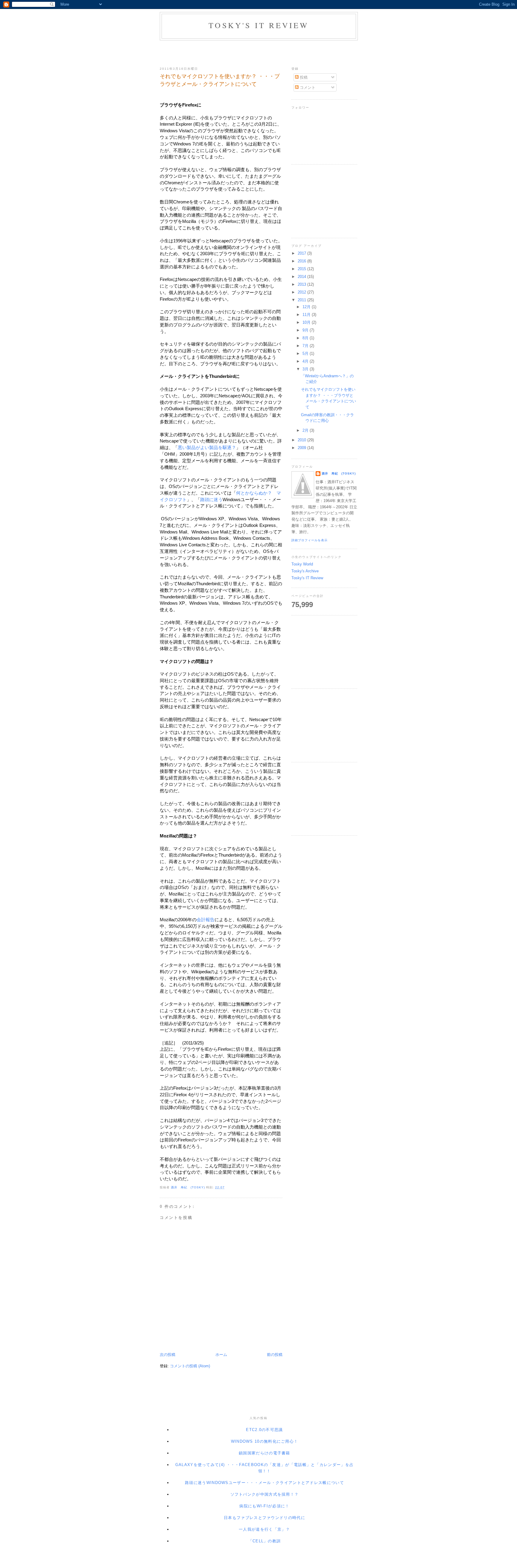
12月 (307, 307)
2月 (306, 430)
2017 (302, 253)
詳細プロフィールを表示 (309, 540)
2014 (302, 276)
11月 (307, 314)
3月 (306, 369)
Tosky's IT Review (259, 25)
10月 (307, 322)
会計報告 (206, 919)
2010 (302, 440)
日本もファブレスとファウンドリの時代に (264, 1517)
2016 (302, 261)
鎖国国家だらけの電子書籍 (264, 1453)
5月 (306, 353)
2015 (302, 269)
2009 (302, 447)
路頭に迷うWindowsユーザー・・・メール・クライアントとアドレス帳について (264, 1482)
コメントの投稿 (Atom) (190, 1366)
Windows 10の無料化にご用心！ (264, 1441)
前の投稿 (274, 1354)
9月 (306, 330)
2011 (302, 300)
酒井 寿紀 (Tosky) (339, 473)
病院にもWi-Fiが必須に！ (264, 1506)
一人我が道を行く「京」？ (264, 1529)
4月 (306, 361)
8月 (306, 338)
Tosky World (302, 564)
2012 (302, 292)
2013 (302, 284)
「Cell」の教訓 (264, 1541)
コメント (307, 87)
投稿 (303, 77)
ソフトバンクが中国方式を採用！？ (264, 1494)
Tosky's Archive (305, 571)
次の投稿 (167, 1354)
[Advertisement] (258, 52)
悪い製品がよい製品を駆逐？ (207, 447)
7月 (306, 345)
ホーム (221, 1354)
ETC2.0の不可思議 (264, 1429)
